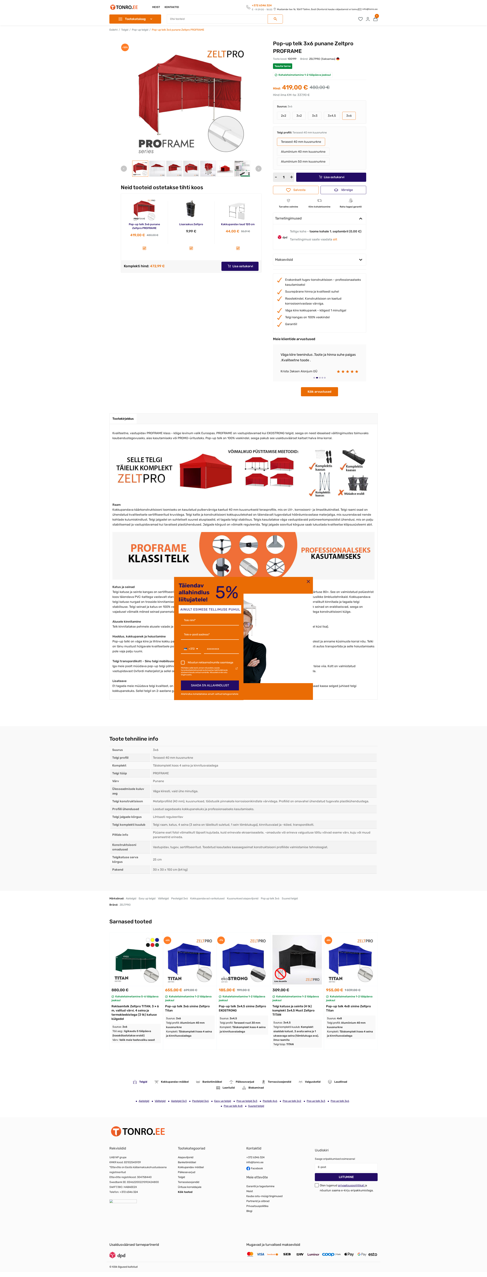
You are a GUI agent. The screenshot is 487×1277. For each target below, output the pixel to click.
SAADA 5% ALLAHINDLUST (210, 685)
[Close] (308, 581)
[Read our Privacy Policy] (236, 668)
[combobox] (191, 649)
